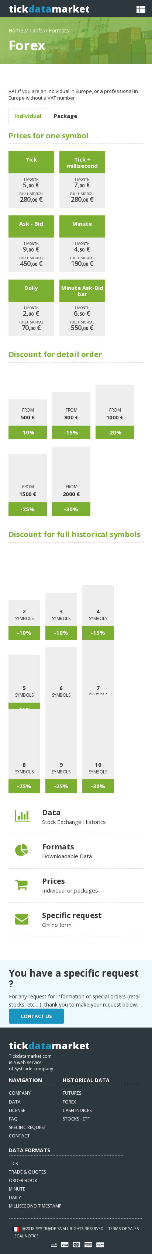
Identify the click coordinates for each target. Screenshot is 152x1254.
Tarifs (36, 29)
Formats (59, 29)
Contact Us (36, 1016)
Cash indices (77, 1110)
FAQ (13, 1119)
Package (65, 115)
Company (20, 1093)
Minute (17, 1189)
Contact (19, 1136)
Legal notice (26, 1236)
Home (15, 29)
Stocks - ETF (76, 1119)
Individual (27, 115)
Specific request (27, 1127)
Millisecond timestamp (35, 1206)
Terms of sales (123, 1228)
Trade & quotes (27, 1172)
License (17, 1110)
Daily (15, 1197)
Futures (72, 1093)
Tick (13, 1163)
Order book (23, 1180)
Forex (69, 1102)
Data (15, 1102)
